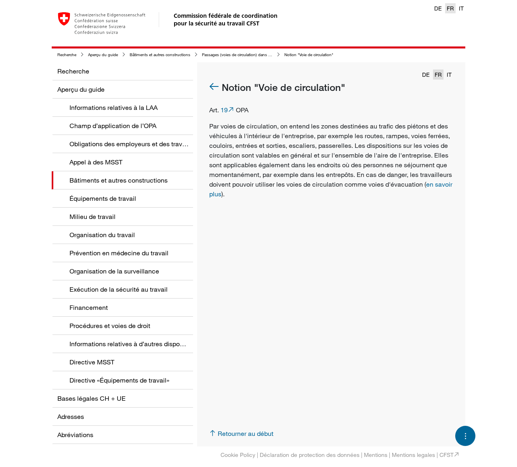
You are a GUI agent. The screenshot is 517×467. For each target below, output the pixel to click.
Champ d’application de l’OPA (112, 126)
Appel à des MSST (95, 162)
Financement (88, 307)
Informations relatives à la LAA (113, 107)
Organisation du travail (102, 235)
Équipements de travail (102, 198)
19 (224, 110)
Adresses (70, 416)
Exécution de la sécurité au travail (118, 289)
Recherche (66, 54)
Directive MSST (91, 362)
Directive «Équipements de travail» (119, 380)
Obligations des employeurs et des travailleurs (136, 144)
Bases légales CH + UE (91, 398)
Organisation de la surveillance (114, 271)
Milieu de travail (92, 216)
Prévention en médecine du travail (118, 253)
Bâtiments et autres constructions (160, 54)
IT (461, 8)
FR (450, 8)
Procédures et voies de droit (109, 326)
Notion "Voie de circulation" (308, 54)
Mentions (375, 454)
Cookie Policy (238, 454)
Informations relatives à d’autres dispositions (134, 344)
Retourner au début (245, 433)
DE (438, 8)
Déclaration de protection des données (309, 454)
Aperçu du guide (103, 54)
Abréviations (75, 435)
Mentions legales (413, 454)
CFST (446, 454)
